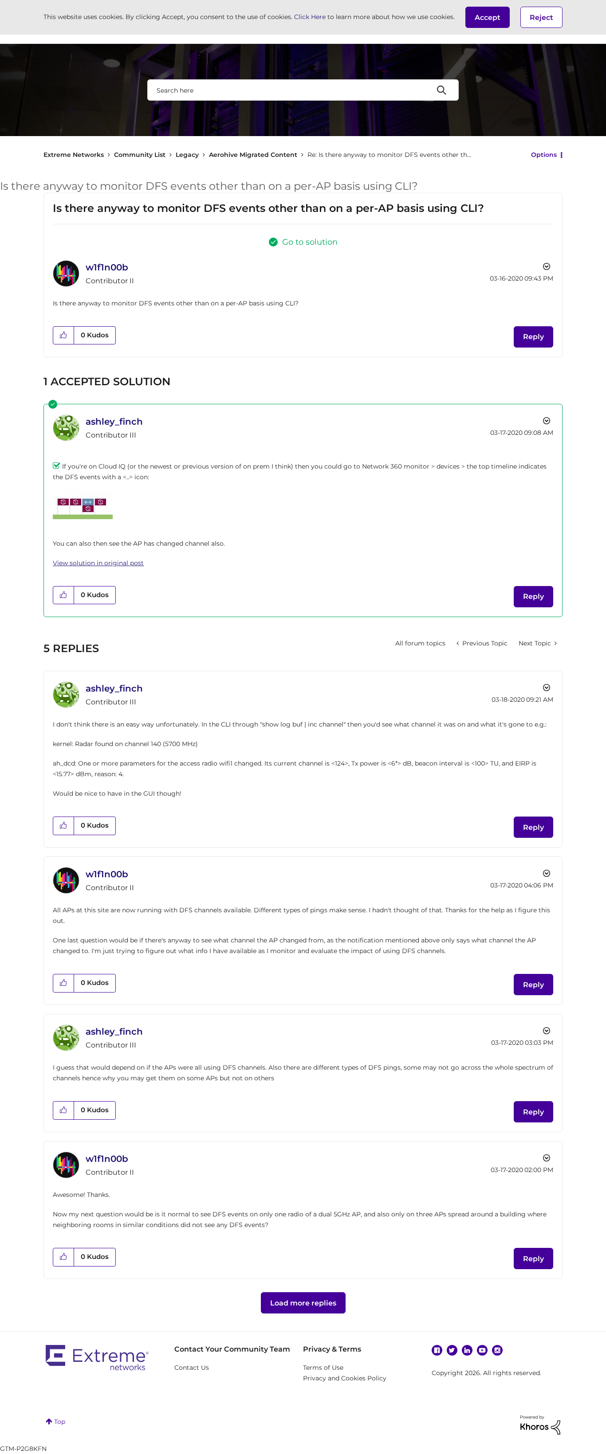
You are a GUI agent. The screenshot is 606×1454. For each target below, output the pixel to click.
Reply (533, 336)
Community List (139, 155)
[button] (487, 17)
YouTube (482, 1350)
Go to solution (310, 242)
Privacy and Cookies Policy (344, 1378)
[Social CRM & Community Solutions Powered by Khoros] (540, 1424)
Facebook (437, 1350)
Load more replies (303, 1303)
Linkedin (467, 1350)
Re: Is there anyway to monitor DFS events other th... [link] (389, 155)
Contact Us (191, 1368)
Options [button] (544, 155)
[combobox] (303, 90)
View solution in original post (98, 563)
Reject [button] (541, 17)
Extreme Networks (73, 155)
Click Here (310, 17)
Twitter (452, 1350)
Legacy (187, 155)
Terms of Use (323, 1368)
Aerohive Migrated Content (253, 155)
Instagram (497, 1350)
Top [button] (59, 1422)
